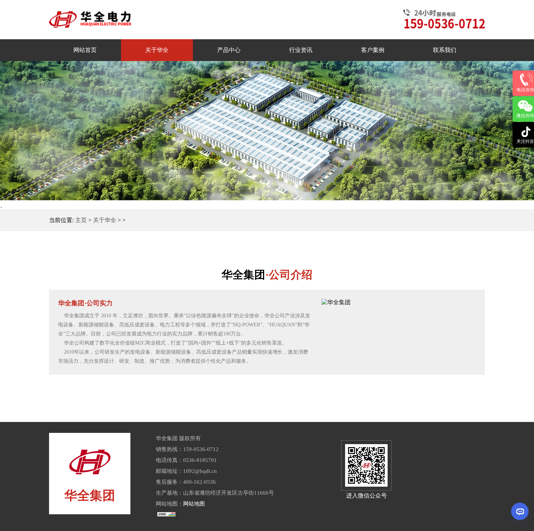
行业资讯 (300, 50)
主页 (81, 220)
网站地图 (194, 504)
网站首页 (85, 50)
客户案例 (372, 50)
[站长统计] (166, 515)
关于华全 (157, 50)
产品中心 (228, 50)
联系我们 (444, 50)
